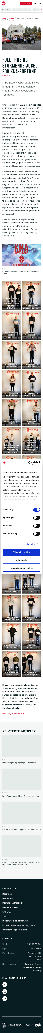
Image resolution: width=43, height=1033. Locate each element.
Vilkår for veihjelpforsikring (14, 929)
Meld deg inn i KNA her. (13, 713)
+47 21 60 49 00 (33, 944)
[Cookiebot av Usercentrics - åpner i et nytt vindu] (30, 463)
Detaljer (31, 544)
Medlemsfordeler (10, 907)
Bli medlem (26, 3)
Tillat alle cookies (21, 552)
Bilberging (7, 894)
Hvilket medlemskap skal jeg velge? (19, 925)
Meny (36, 3)
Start (4, 18)
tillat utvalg (21, 560)
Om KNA (6, 911)
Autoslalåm (6, 10)
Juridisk (6, 916)
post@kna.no (35, 948)
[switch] (36, 518)
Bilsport (11, 18)
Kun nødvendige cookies (21, 568)
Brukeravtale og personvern (15, 920)
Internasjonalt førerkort (12, 902)
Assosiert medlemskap (21, 10)
